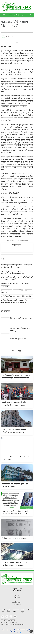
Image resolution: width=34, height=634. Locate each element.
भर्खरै (3, 259)
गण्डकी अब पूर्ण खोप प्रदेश (18, 339)
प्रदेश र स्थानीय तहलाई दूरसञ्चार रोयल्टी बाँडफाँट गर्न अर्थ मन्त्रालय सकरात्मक (17, 279)
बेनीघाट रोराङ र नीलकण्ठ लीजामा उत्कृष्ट (14, 538)
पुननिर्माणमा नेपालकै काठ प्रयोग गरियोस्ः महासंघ (16, 296)
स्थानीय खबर (9, 36)
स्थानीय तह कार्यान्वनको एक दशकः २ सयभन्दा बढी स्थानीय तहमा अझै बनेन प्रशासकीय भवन (16, 266)
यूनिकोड (29, 610)
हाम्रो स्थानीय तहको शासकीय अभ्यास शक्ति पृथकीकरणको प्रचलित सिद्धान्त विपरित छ (14, 301)
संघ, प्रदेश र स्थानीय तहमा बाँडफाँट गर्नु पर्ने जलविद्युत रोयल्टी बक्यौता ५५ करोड (14, 564)
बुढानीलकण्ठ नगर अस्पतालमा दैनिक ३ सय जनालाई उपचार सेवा (16, 291)
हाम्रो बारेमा (8, 611)
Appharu (21, 632)
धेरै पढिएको (5, 311)
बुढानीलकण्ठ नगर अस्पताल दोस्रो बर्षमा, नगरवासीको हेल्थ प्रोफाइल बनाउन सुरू (13, 272)
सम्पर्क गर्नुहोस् (22, 611)
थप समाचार (16, 350)
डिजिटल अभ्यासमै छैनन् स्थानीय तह (21, 318)
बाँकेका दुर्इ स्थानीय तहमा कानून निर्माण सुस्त (20, 329)
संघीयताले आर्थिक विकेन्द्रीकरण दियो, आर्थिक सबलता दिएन (15, 285)
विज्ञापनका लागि (16, 611)
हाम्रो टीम (3, 611)
